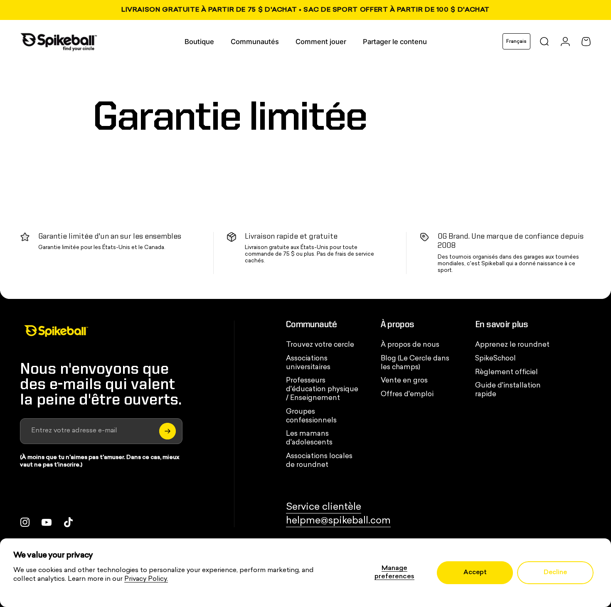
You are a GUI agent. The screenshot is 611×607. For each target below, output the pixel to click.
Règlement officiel (506, 372)
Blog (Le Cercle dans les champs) (415, 363)
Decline (555, 573)
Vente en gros (404, 381)
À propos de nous (410, 345)
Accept (475, 573)
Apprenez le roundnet (512, 345)
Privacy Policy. (146, 579)
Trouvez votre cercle (320, 345)
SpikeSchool (495, 358)
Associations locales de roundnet (319, 461)
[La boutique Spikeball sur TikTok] (68, 522)
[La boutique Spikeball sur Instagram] (25, 522)
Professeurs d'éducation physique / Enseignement (322, 390)
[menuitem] (199, 41)
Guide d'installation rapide (508, 390)
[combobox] (516, 41)
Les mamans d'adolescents (309, 438)
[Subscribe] (167, 431)
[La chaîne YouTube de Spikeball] (47, 522)
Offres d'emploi (407, 394)
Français (516, 41)
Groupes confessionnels (311, 416)
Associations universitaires (308, 363)
